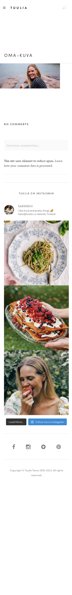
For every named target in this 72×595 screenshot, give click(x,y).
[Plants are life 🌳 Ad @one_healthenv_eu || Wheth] (36, 382)
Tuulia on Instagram (36, 193)
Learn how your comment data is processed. (33, 163)
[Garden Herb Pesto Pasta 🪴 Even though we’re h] (36, 253)
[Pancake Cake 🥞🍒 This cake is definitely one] (36, 317)
